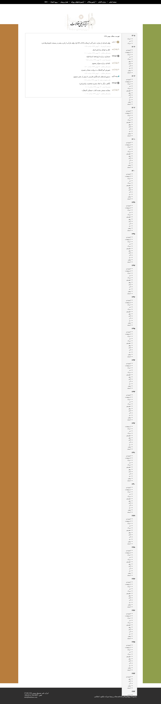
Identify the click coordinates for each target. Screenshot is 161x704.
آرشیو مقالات (91, 2)
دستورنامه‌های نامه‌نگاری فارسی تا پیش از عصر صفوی (91, 77)
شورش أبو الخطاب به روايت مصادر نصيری (95, 70)
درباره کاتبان (102, 2)
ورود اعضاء (53, 2)
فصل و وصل (64, 2)
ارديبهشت (128, 52)
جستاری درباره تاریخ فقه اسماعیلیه (98, 56)
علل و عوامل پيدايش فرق (101, 50)
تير (130, 41)
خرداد (129, 38)
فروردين (128, 50)
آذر (130, 66)
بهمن (129, 70)
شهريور (128, 90)
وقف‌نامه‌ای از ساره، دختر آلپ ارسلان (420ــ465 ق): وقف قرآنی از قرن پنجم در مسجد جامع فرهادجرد (76, 43)
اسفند (129, 72)
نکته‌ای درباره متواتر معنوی (101, 63)
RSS (46, 2)
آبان (130, 63)
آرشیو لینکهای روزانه (77, 2)
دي (130, 68)
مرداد (129, 43)
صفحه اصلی (112, 2)
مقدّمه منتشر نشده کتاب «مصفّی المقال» (96, 90)
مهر (130, 61)
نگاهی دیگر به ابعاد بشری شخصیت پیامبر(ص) (94, 83)
